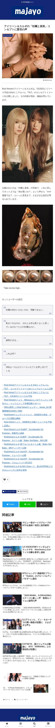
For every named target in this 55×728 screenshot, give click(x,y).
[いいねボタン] (5, 479)
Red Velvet (23, 491)
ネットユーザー (10, 491)
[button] (49, 410)
